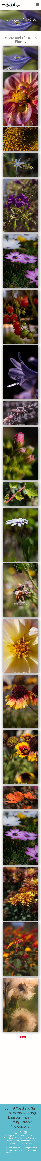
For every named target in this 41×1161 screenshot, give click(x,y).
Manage (38, 1)
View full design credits (27, 1155)
